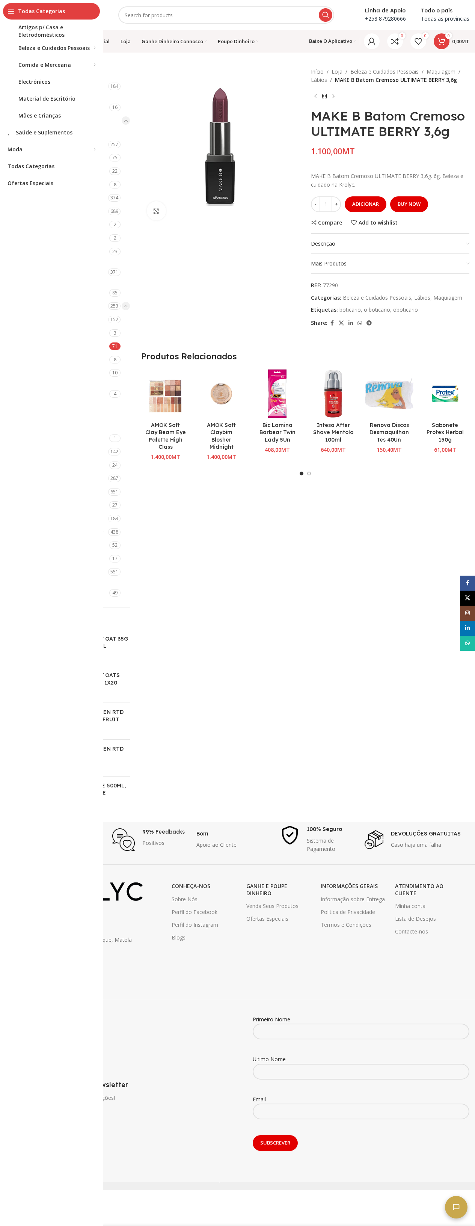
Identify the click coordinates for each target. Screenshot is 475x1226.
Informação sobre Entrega (353, 899)
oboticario (405, 309)
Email (259, 1099)
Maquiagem (441, 71)
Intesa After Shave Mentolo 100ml (333, 432)
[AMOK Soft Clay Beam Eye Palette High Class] (165, 393)
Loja (337, 71)
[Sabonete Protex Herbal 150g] (445, 393)
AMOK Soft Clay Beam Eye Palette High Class (165, 436)
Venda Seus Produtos (272, 905)
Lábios (319, 79)
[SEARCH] (325, 15)
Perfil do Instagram (195, 924)
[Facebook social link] (331, 323)
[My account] (371, 41)
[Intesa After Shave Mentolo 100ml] (333, 393)
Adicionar (365, 204)
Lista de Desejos (415, 918)
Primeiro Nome (271, 1019)
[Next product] (333, 96)
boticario (350, 309)
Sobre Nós (185, 899)
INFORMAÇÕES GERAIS (349, 886)
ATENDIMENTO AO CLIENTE (419, 889)
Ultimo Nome (269, 1059)
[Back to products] (324, 96)
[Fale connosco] (456, 1207)
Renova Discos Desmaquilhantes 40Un (389, 432)
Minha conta (410, 905)
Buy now (409, 204)
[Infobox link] (150, 839)
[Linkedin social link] (350, 323)
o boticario (377, 309)
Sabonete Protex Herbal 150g (445, 432)
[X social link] (341, 323)
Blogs (178, 937)
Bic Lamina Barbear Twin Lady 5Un (277, 432)
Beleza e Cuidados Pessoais (384, 71)
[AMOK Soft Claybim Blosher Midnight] (221, 393)
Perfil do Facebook (194, 911)
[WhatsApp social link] (359, 323)
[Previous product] (315, 96)
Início (317, 71)
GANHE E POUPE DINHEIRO (266, 889)
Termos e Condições (346, 924)
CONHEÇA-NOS (191, 886)
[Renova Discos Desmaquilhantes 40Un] (389, 393)
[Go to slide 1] (301, 473)
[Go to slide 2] (309, 473)
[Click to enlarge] (156, 210)
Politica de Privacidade (348, 911)
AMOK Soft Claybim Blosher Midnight (221, 436)
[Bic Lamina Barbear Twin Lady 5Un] (277, 393)
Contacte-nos (411, 931)
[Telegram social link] (369, 323)
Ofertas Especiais (267, 918)
